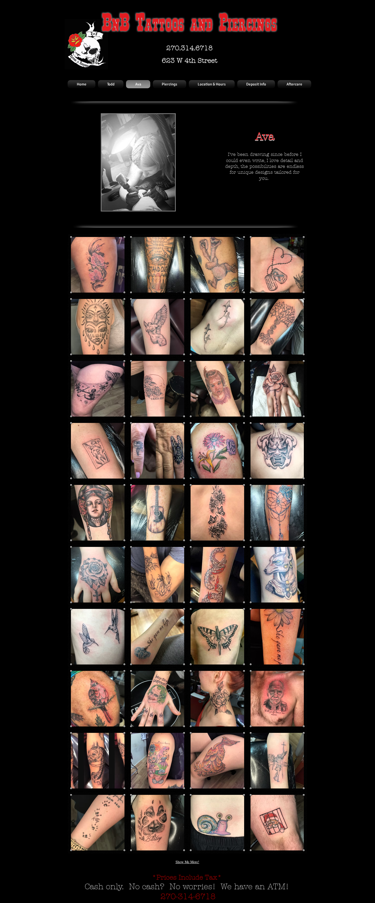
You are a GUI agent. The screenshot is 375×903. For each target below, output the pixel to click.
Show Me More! (187, 861)
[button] (98, 265)
